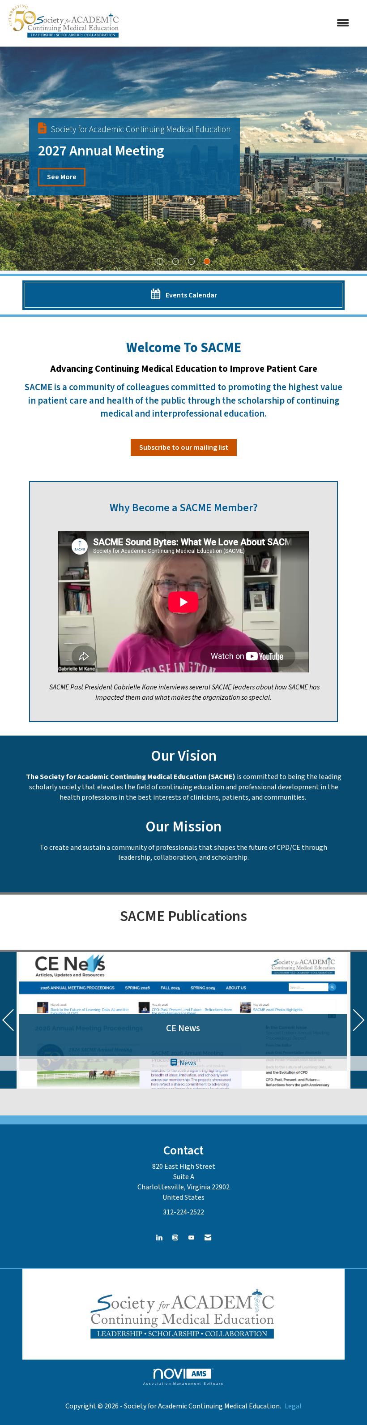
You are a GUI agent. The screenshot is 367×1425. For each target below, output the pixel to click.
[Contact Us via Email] (208, 1238)
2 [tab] (175, 261)
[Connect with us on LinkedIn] (159, 1238)
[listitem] (183, 159)
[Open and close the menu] (241, 23)
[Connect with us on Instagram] (175, 1238)
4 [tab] (207, 261)
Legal (293, 1406)
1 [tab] (160, 261)
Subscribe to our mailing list (183, 447)
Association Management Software (183, 1383)
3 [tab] (191, 261)
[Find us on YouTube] (191, 1238)
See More (62, 177)
